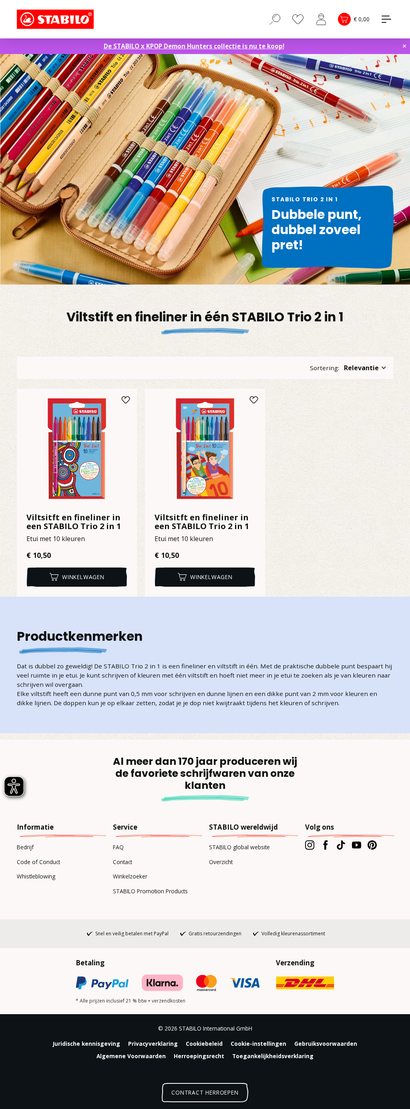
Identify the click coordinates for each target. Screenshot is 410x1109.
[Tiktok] (341, 845)
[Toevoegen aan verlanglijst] (125, 399)
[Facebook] (325, 845)
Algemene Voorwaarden (131, 1056)
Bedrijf (25, 847)
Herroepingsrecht (199, 1056)
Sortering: (324, 368)
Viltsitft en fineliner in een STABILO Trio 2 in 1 (73, 522)
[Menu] (386, 19)
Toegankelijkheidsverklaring (273, 1056)
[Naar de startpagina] (57, 19)
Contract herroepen (204, 1092)
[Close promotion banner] (404, 46)
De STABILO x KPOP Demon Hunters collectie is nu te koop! (194, 46)
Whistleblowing (36, 876)
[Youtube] (356, 845)
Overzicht (221, 862)
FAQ (118, 847)
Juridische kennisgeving (86, 1043)
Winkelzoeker (130, 876)
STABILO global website (239, 847)
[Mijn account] (321, 19)
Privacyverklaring (153, 1043)
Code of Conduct (38, 862)
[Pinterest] (372, 845)
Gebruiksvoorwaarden (325, 1043)
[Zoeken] (275, 18)
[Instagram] (309, 845)
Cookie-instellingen (258, 1043)
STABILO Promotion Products (150, 891)
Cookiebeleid (204, 1043)
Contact (122, 862)
